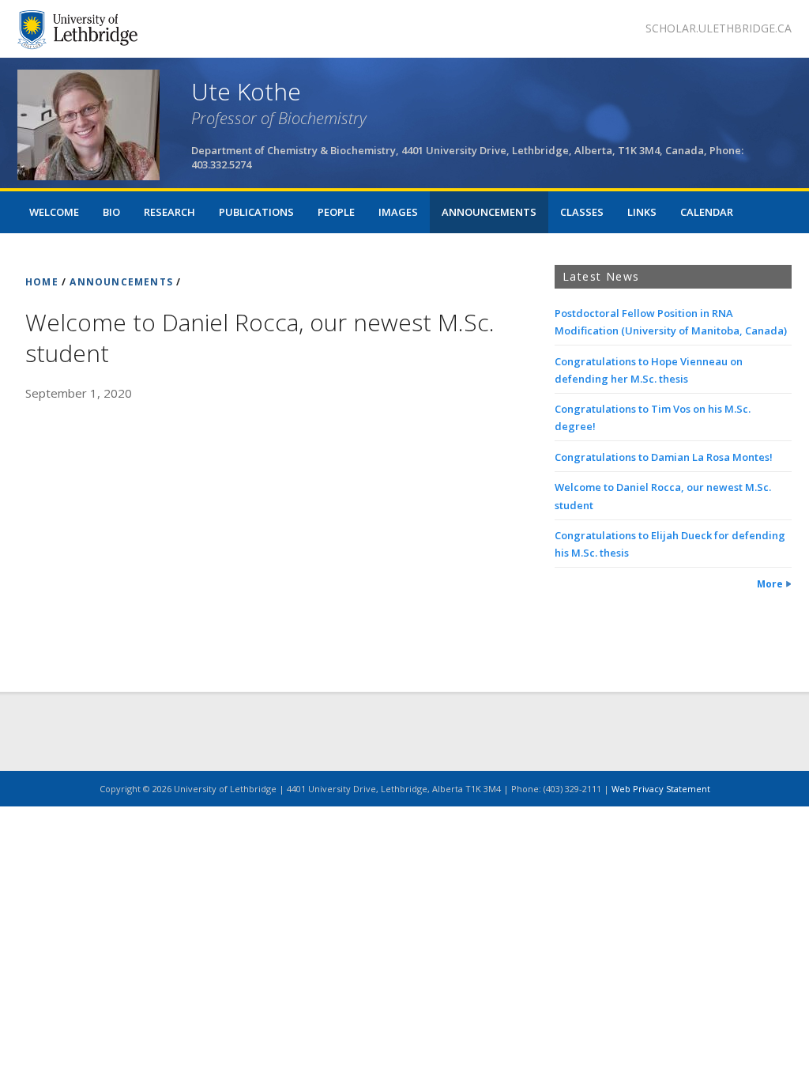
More (770, 584)
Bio (111, 212)
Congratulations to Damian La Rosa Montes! (664, 457)
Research (169, 212)
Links (642, 212)
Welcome (54, 212)
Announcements (489, 212)
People (336, 212)
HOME (41, 282)
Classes (582, 212)
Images (398, 212)
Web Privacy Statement (660, 789)
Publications (256, 212)
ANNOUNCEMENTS (121, 282)
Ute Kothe (246, 91)
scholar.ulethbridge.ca (718, 28)
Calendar (706, 212)
